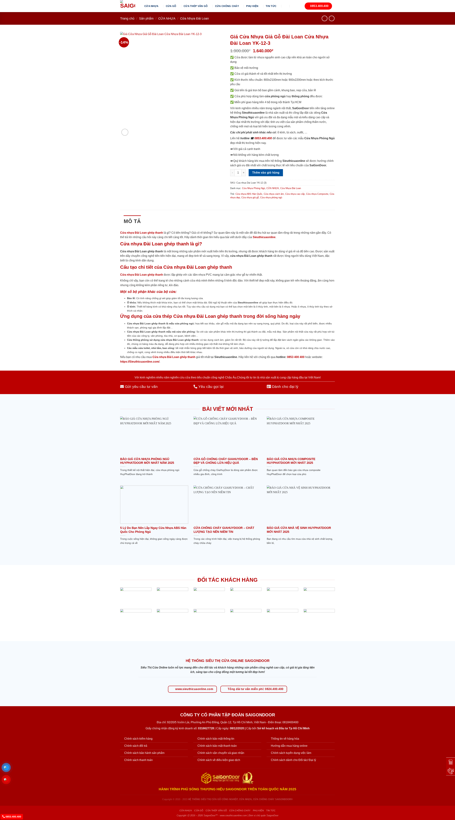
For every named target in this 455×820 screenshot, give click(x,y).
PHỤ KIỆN (252, 6)
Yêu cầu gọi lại (210, 386)
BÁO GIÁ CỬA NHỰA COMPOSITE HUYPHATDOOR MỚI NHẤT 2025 (291, 461)
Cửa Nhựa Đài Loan (194, 18)
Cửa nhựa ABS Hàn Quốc (248, 194)
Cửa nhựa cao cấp (295, 194)
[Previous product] (331, 18)
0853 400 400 (295, 357)
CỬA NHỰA (151, 6)
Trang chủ (127, 18)
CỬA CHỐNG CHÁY (227, 6)
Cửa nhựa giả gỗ (250, 197)
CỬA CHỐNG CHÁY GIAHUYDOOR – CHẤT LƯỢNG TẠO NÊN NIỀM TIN (224, 530)
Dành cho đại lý (284, 386)
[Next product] (324, 18)
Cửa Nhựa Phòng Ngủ (253, 188)
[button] (285, 6)
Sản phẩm (146, 18)
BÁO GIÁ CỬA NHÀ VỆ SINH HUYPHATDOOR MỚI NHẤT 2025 (299, 530)
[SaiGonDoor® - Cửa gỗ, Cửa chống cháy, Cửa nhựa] (129, 6)
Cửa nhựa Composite (317, 194)
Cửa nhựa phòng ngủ (271, 197)
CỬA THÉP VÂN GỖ (196, 6)
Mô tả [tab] (132, 221)
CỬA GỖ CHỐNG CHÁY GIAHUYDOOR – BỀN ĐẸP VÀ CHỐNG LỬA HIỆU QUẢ (226, 461)
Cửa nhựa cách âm (274, 194)
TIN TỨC (271, 6)
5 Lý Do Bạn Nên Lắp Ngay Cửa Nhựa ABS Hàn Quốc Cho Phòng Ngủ (153, 530)
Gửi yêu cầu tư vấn (141, 386)
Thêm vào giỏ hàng (266, 172)
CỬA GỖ (171, 6)
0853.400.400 (263, 138)
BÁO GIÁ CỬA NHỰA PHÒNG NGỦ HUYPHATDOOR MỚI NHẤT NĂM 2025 (147, 461)
